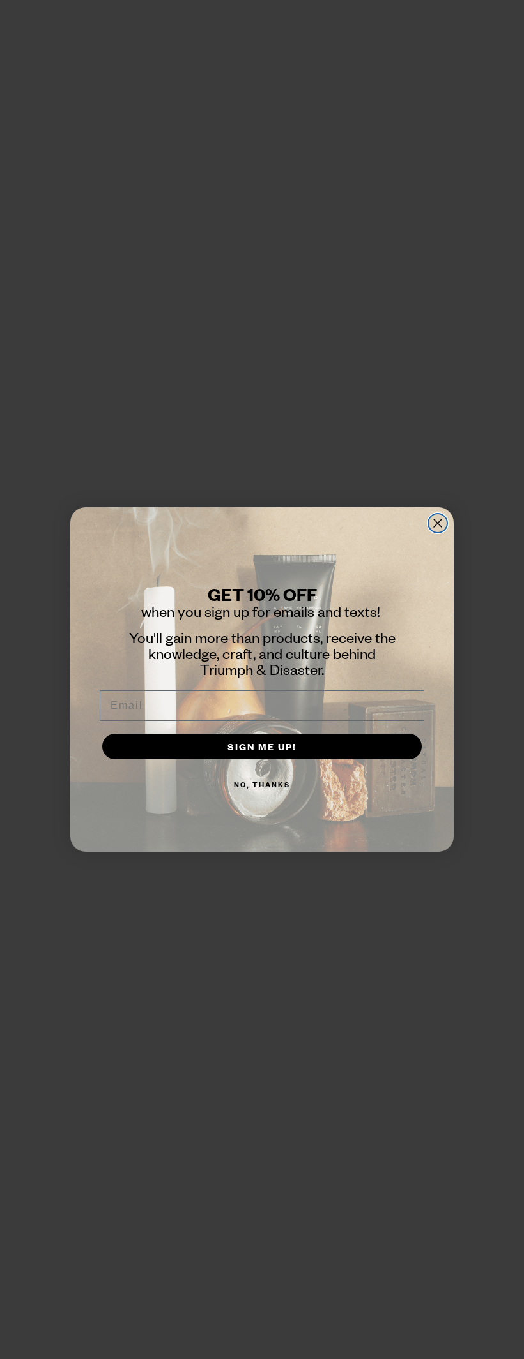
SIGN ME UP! (262, 746)
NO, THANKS (262, 784)
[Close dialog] (437, 523)
